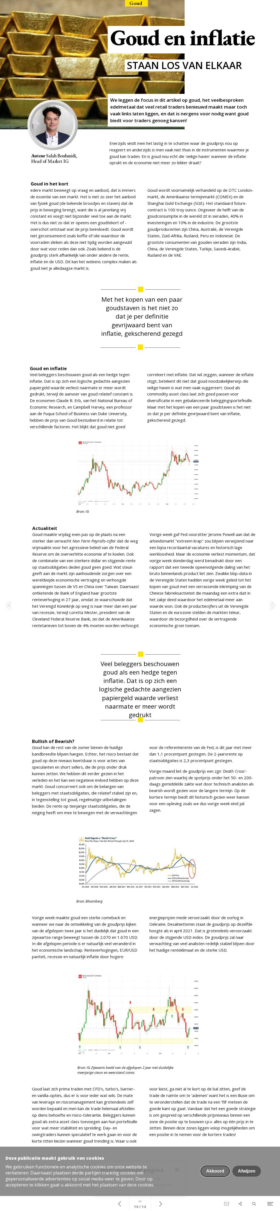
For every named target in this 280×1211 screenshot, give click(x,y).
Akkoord (215, 1171)
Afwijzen (246, 1171)
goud (114, 156)
